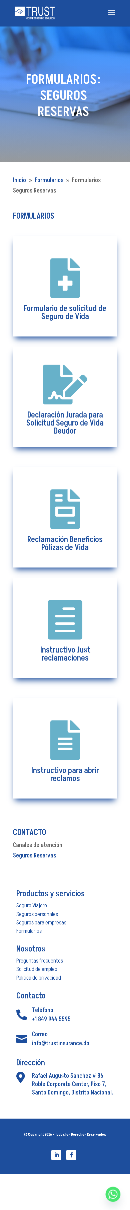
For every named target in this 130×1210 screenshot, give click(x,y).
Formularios (29, 931)
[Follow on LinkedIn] (56, 1155)
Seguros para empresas (41, 922)
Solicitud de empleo (36, 969)
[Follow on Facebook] (71, 1155)
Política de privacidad (38, 978)
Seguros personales (37, 914)
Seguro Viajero (31, 905)
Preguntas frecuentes (39, 961)
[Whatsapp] (113, 1194)
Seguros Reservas (34, 855)
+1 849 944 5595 (51, 1019)
